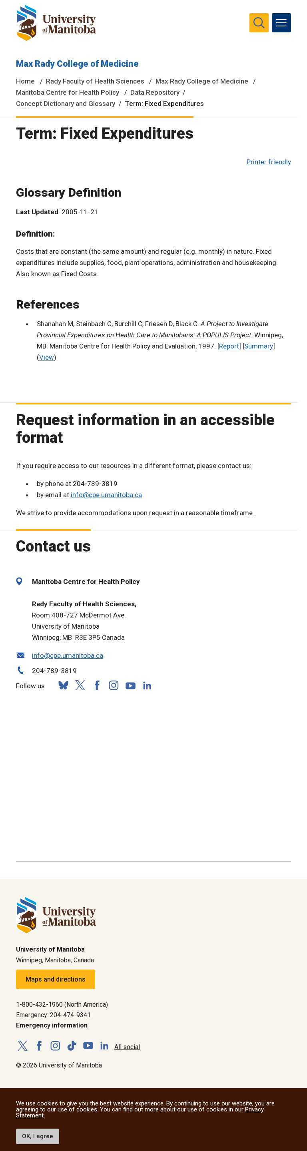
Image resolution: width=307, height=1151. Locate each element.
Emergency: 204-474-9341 (53, 1015)
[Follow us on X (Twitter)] (80, 685)
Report (229, 346)
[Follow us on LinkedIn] (147, 684)
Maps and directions (56, 979)
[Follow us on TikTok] (71, 1046)
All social (127, 1047)
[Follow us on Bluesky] (63, 685)
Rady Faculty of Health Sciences (95, 81)
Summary (258, 346)
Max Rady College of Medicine (77, 64)
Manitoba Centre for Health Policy (67, 92)
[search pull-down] (259, 22)
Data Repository (154, 92)
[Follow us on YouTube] (130, 684)
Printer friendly (269, 162)
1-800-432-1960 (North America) (62, 1004)
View (46, 357)
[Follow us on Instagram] (113, 685)
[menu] (281, 22)
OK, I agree (37, 1136)
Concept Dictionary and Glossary (65, 104)
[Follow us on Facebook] (97, 685)
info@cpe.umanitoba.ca (106, 495)
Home (25, 81)
